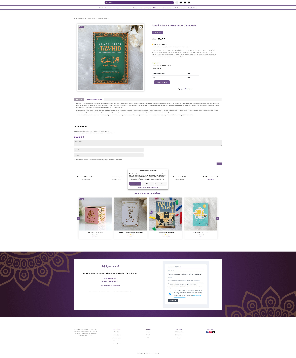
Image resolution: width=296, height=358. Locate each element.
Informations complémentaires (94, 99)
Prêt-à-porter (165, 8)
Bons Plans (116, 8)
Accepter (135, 184)
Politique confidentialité (117, 343)
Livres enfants (136, 8)
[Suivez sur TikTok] (213, 332)
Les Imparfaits (88, 18)
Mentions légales (116, 334)
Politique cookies (116, 340)
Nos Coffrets (176, 8)
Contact (148, 334)
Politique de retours (117, 337)
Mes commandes (179, 334)
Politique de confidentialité (152, 187)
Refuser (148, 184)
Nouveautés (108, 8)
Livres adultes (126, 8)
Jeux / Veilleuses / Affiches (151, 8)
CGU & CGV (116, 331)
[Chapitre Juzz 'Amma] (200, 230)
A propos (148, 331)
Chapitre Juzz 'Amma (201, 232)
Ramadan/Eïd (191, 8)
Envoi (219, 164)
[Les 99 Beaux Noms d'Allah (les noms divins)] (95, 230)
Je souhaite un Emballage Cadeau (162, 65)
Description (79, 99)
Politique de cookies (142, 187)
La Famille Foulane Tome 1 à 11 (130, 232)
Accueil (101, 8)
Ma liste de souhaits (179, 331)
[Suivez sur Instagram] (210, 332)
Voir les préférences (160, 184)
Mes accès (179, 337)
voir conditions (210, 179)
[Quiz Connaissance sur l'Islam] (165, 230)
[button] (166, 170)
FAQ (148, 337)
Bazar (183, 8)
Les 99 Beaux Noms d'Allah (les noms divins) (95, 232)
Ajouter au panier (162, 82)
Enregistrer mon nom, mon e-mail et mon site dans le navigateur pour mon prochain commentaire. (99, 159)
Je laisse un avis (157, 32)
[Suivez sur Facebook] (207, 332)
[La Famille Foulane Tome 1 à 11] (130, 230)
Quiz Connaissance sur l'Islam (165, 232)
